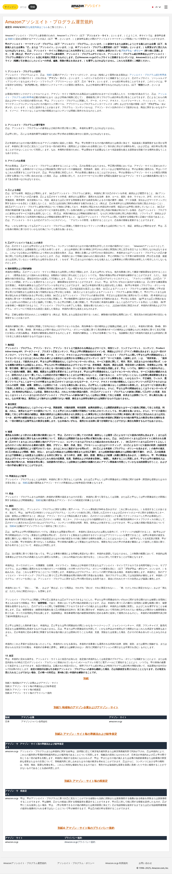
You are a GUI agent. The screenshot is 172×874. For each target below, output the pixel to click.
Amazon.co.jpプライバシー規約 (79, 842)
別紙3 (38, 500)
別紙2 (25, 482)
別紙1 (11, 38)
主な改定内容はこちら (37, 27)
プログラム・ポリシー (132, 50)
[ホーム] (86, 6)
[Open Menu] (165, 6)
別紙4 (12, 526)
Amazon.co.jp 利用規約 (116, 863)
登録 (32, 6)
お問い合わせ (145, 863)
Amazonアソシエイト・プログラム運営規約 (24, 863)
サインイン (10, 6)
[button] (156, 7)
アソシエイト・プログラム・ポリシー (75, 863)
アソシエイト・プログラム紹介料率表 (147, 74)
